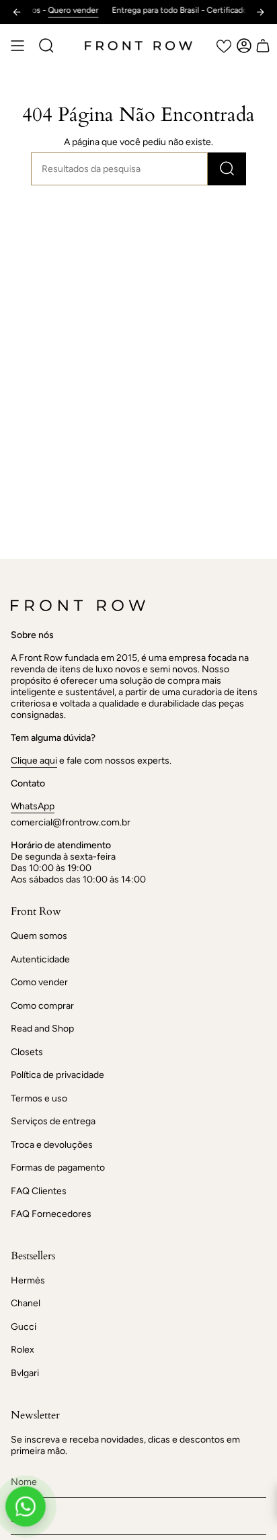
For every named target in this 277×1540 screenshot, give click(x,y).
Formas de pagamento (58, 1167)
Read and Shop (42, 1028)
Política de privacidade (57, 1075)
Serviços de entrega (53, 1121)
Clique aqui (34, 760)
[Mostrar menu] (17, 45)
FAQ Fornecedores (51, 1214)
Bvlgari (25, 1373)
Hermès (28, 1280)
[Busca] (227, 168)
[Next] (260, 12)
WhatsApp (32, 806)
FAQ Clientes (39, 1191)
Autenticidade (40, 959)
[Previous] (17, 12)
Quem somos (39, 936)
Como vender (39, 982)
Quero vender (62, 10)
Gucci (23, 1326)
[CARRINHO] (262, 45)
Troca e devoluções (52, 1144)
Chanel (25, 1303)
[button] (46, 45)
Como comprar (42, 1005)
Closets (27, 1052)
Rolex (22, 1349)
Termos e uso (39, 1098)
